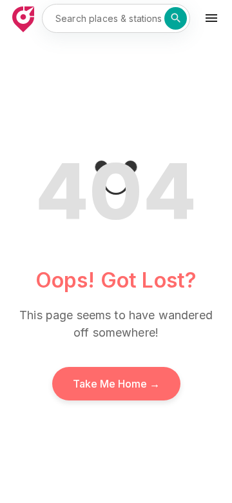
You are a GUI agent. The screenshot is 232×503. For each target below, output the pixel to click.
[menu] (211, 18)
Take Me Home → (116, 383)
